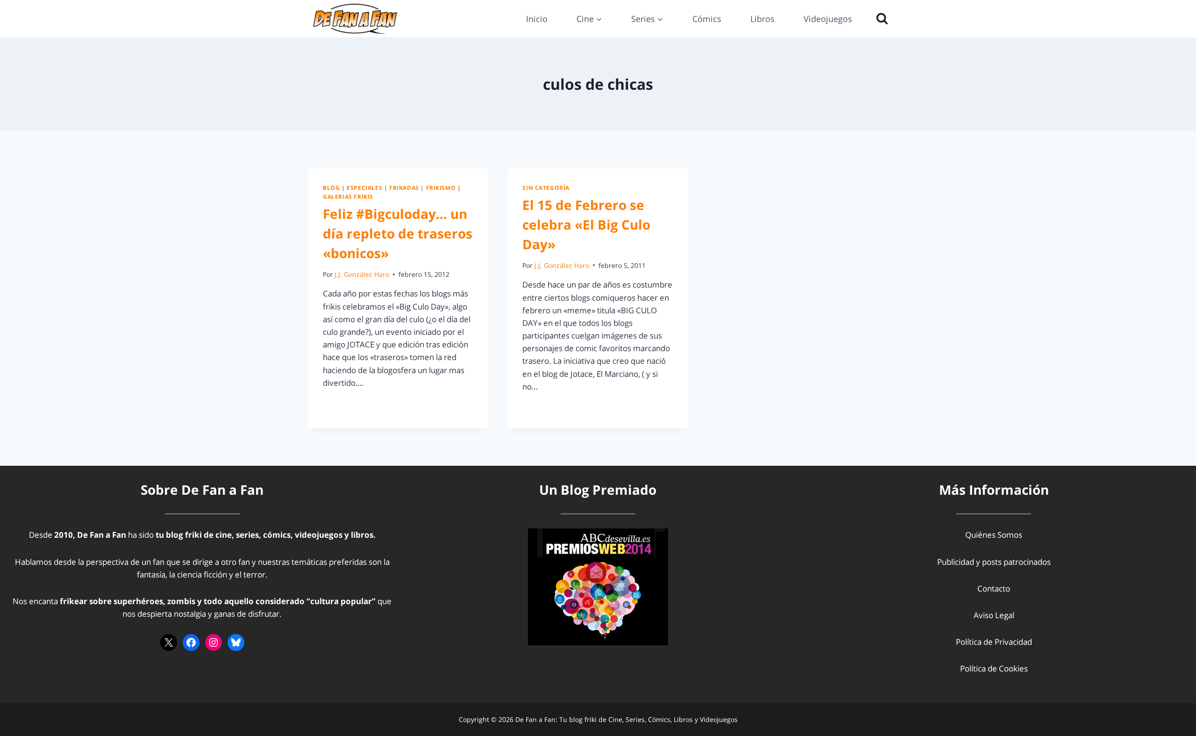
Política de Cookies (994, 668)
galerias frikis (348, 196)
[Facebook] (191, 642)
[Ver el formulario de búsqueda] (879, 19)
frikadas (404, 187)
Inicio (537, 18)
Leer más (345, 403)
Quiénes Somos (993, 534)
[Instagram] (213, 642)
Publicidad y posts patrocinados (994, 561)
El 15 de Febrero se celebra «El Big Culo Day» (586, 224)
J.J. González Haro (362, 274)
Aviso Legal (994, 615)
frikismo (441, 187)
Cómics (706, 18)
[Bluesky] (236, 642)
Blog (331, 187)
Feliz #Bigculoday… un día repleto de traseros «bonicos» (397, 233)
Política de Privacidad (994, 641)
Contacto (993, 588)
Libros (762, 18)
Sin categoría (546, 187)
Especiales (364, 187)
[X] (168, 642)
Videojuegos (828, 18)
